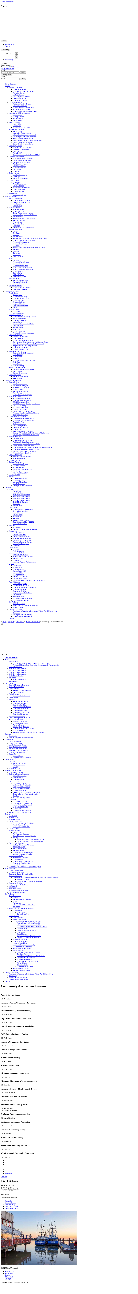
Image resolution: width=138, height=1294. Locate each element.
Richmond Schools (19, 950)
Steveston (16, 251)
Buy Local (16, 471)
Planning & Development (21, 544)
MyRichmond (9, 44)
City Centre (16, 233)
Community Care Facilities (21, 863)
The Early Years (22, 954)
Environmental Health (20, 578)
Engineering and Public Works (22, 593)
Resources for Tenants (20, 106)
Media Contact (17, 505)
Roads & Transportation (16, 129)
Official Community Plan (21, 402)
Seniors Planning (18, 366)
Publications (17, 903)
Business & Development (13, 380)
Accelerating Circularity (20, 164)
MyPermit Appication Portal (22, 456)
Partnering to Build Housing (22, 109)
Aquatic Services (18, 224)
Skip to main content (7, 2)
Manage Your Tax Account (21, 787)
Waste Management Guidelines (23, 431)
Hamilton (16, 235)
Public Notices (17, 491)
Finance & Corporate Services (22, 542)
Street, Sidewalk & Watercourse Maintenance (27, 140)
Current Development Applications (24, 418)
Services (7, 86)
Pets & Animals (14, 180)
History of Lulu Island (20, 943)
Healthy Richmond (23, 879)
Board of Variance (19, 730)
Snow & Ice (17, 126)
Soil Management (18, 850)
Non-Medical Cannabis (20, 857)
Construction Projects (20, 384)
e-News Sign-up (10, 1205)
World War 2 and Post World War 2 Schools (31, 956)
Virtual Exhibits (18, 607)
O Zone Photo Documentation (22, 947)
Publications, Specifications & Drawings (26, 435)
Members (16, 518)
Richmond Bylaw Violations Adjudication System (29, 580)
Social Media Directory (20, 502)
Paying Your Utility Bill (20, 807)
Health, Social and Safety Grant (23, 340)
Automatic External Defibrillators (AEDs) (26, 155)
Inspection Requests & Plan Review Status (26, 444)
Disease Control (18, 859)
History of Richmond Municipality (24, 945)
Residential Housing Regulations (23, 852)
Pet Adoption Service (19, 191)
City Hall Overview (11, 658)
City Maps (16, 177)
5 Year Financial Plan (19, 776)
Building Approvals (15, 436)
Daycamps (16, 226)
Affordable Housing (15, 102)
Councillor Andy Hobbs (20, 708)
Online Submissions (15, 455)
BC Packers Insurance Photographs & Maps (27, 921)
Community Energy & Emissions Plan (25, 587)
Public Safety (17, 595)
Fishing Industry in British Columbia (28, 923)
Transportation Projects (20, 391)
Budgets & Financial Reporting (23, 556)
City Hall (8, 487)
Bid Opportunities (14, 475)
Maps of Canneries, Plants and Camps (29, 936)
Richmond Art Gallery (20, 296)
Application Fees (18, 422)
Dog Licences (17, 182)
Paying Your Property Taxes (22, 788)
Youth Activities (18, 217)
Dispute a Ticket (18, 573)
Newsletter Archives (19, 679)
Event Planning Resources (17, 367)
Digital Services (14, 173)
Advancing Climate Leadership (23, 158)
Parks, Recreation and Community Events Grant (28, 344)
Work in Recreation (19, 220)
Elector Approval (18, 692)
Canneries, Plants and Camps (26, 930)
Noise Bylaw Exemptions (21, 387)
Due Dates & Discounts (20, 801)
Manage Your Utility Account (22, 805)
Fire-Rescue (17, 151)
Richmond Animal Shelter (21, 187)
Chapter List (17, 565)
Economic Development (20, 464)
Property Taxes (18, 558)
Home (4, 622)
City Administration (19, 533)
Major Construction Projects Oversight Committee (29, 732)
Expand (4, 41)
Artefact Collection (19, 331)
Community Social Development (23, 353)
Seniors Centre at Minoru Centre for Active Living (29, 247)
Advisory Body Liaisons (21, 727)
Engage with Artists (19, 304)
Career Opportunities (11, 1208)
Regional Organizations (20, 723)
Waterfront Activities (15, 286)
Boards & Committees (20, 524)
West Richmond (18, 256)
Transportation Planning (20, 415)
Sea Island (16, 246)
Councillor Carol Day (20, 705)
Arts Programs (17, 295)
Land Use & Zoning (19, 406)
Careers (7, 46)
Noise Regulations (19, 847)
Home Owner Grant (19, 790)
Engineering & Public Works (22, 540)
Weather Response (15, 122)
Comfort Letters (18, 429)
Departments (13, 531)
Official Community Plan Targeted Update (26, 404)
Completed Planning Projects (22, 400)
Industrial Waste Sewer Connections (24, 451)
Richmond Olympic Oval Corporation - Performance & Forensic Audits (36, 665)
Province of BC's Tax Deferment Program (26, 792)
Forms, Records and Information (23, 446)
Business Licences (19, 466)
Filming (11, 476)
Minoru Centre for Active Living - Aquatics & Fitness (30, 238)
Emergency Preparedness (21, 149)
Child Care (16, 362)
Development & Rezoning (17, 416)
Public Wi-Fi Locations (20, 178)
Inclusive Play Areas (19, 276)
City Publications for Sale (21, 600)
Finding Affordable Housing (22, 104)
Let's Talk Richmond (19, 493)
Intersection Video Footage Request (24, 135)
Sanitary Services (18, 117)
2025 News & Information (21, 496)
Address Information (19, 424)
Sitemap (7, 1275)
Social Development (15, 351)
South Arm (16, 249)
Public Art (16, 307)
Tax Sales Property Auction (21, 798)
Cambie (15, 231)
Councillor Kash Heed (20, 710)
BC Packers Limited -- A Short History (29, 925)
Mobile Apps (9, 1273)
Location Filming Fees (20, 482)
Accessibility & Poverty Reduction (24, 360)
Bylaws (11, 564)
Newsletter (16, 907)
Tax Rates (16, 796)
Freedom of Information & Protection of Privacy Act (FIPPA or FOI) (35, 611)
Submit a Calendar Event (21, 376)
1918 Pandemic (18, 917)
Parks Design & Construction (22, 267)
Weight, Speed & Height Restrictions (24, 137)
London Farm (17, 322)
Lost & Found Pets (19, 189)
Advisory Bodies (18, 725)
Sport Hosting (17, 371)
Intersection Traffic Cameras (22, 133)
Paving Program (18, 389)
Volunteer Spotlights (19, 195)
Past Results (17, 527)
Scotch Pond (17, 329)
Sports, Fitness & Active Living (23, 213)
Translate (16, 67)
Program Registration (15, 198)
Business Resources (15, 462)
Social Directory (10, 1173)
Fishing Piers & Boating (20, 289)
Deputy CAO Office (19, 535)
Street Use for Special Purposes (23, 138)
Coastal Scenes (22, 934)
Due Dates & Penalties (20, 783)
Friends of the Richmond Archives (24, 905)
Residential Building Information (23, 442)
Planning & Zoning (15, 396)
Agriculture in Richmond (21, 407)
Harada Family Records (20, 941)
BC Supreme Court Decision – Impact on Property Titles (31, 663)
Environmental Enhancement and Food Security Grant (30, 342)
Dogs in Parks (17, 273)
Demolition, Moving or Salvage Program (26, 449)
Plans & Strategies (15, 582)
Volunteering (13, 193)
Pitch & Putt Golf (18, 275)
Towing (15, 837)
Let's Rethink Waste (19, 98)
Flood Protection (18, 118)
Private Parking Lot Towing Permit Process (31, 839)
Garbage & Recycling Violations (23, 845)
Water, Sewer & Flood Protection (19, 113)
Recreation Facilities (15, 229)
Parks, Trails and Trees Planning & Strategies (27, 881)
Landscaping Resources (20, 427)
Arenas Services (18, 222)
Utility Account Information (22, 810)
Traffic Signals (17, 131)
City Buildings (13, 547)
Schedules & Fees (18, 209)
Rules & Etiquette (18, 284)
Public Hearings (18, 515)
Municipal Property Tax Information (24, 562)
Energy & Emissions (19, 166)
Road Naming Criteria (20, 426)
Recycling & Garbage (16, 87)
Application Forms (19, 480)
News (11, 489)
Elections (12, 525)
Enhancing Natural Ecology (22, 160)
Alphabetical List (18, 569)
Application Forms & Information (23, 420)
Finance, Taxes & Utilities (17, 553)
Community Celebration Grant (22, 347)
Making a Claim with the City (22, 615)
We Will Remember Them (21, 970)
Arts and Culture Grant (20, 336)
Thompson (16, 253)
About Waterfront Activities (22, 287)
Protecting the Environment (21, 162)
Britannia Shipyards (19, 320)
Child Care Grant (18, 338)
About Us (16, 897)
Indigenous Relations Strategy (22, 598)
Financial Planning (19, 596)
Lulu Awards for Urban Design (23, 411)
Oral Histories (17, 910)
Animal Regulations (19, 184)
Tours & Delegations (19, 763)
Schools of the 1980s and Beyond (27, 961)
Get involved (17, 169)
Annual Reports (18, 778)
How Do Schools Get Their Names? (28, 952)
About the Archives (19, 604)
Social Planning (18, 355)
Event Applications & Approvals (23, 369)
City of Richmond (10, 84)
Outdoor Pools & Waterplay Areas (24, 240)
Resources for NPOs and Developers (24, 111)
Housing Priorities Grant (20, 349)
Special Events (17, 378)
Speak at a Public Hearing (21, 696)
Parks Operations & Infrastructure (23, 269)
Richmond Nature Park (20, 266)
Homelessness (17, 356)
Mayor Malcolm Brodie (20, 701)
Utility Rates (17, 808)
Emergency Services (15, 146)
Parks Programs (18, 271)
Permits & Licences (15, 460)
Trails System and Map (20, 280)
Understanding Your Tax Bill (22, 785)
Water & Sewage (18, 865)
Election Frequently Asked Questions (25, 529)
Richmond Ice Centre (20, 244)
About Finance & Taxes (20, 555)
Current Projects (14, 382)
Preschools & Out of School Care (23, 227)
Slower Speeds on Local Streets (23, 144)
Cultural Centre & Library (21, 298)
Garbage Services (18, 95)
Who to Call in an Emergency (22, 147)
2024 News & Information (21, 498)
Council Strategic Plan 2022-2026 (24, 522)
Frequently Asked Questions (22, 453)
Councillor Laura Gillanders (22, 707)
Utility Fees (16, 560)
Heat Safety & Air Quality (21, 127)
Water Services (17, 115)
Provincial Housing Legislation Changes (26, 413)
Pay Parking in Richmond (21, 834)
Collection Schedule (19, 89)
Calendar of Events (15, 375)
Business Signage (18, 467)
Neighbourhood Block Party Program (25, 346)
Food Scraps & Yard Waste (21, 97)
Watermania (17, 255)
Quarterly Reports (18, 779)
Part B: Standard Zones (20, 825)
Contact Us (16, 171)
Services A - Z (9, 1271)
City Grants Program (15, 335)
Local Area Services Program (22, 142)
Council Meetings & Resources (23, 509)
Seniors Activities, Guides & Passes (24, 218)
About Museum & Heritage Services (24, 316)
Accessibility (5, 49)
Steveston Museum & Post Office (23, 324)
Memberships (17, 204)
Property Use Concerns (20, 576)
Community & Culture (12, 291)
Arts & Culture (13, 293)
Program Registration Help (21, 202)
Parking (15, 767)
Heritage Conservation (20, 409)
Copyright (8, 1279)
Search (3, 70)
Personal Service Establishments (23, 861)
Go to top (4, 1177)
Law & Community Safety (21, 536)
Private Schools (22, 963)
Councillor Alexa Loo (20, 703)
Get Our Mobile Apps (20, 175)
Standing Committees (20, 721)
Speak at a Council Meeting (22, 690)
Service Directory (18, 756)
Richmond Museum (19, 318)
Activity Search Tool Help (21, 200)
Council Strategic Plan (20, 584)
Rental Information (19, 765)
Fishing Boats (21, 932)
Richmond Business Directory (22, 469)
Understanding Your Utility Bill (23, 803)
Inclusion (16, 358)
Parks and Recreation (19, 589)
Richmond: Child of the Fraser (22, 948)
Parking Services (18, 575)
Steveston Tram (18, 326)
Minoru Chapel (18, 327)
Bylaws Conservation (20, 939)
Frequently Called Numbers (22, 758)
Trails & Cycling (14, 278)
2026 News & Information (21, 495)
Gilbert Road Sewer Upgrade (22, 395)
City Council (13, 507)
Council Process (18, 513)
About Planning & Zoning (21, 398)
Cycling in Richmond (20, 282)
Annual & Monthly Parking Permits (24, 836)
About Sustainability (19, 167)
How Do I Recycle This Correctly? (24, 91)
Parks (10, 258)
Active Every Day (19, 211)
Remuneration (17, 516)
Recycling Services (19, 93)
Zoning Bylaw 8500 (19, 571)
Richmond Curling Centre (21, 242)
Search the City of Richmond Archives (25, 605)
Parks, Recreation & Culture (22, 538)
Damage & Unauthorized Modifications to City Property (31, 433)
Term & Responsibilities (20, 511)
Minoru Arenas (18, 236)
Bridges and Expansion (24, 959)
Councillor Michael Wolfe (21, 712)
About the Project (22, 928)
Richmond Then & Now (21, 968)
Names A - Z (21, 912)
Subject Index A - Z (23, 914)
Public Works (17, 120)
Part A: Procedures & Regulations (23, 823)
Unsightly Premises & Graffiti (22, 854)
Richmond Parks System (21, 262)
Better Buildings (18, 438)
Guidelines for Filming (20, 478)
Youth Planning (18, 364)
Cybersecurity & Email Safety (22, 616)
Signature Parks (18, 264)
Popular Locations (19, 484)
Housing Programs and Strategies (23, 107)
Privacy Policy (9, 1277)
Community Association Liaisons (23, 728)
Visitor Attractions (18, 313)
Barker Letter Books (19, 919)
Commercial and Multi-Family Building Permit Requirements (32, 447)
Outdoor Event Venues (20, 373)
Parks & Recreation (11, 197)
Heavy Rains (17, 124)
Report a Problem (18, 186)
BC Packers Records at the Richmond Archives (32, 927)
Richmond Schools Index (25, 967)
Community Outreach (20, 100)
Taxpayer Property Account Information (25, 794)
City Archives (13, 602)
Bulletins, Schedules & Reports (23, 440)
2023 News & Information (21, 500)
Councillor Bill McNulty (21, 714)
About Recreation (14, 207)
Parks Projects (17, 393)
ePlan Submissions (19, 458)
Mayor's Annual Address (21, 520)
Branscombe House (19, 302)
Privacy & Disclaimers (16, 609)
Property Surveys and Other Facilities (29, 937)
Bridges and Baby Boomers (26, 957)
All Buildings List (18, 551)
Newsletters (16, 504)
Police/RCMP (17, 153)
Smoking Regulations (20, 848)
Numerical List (17, 567)
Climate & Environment (16, 157)
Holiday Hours (17, 206)
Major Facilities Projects (20, 386)
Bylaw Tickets (17, 832)
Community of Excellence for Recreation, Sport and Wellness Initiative (35, 877)
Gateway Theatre (18, 300)
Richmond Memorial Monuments (23, 333)
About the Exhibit (22, 965)
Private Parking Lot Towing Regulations (30, 841)
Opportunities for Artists (20, 306)
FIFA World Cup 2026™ (21, 473)
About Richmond (14, 309)
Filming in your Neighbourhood (23, 485)
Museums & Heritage (16, 315)
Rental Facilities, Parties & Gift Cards (25, 215)
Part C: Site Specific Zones (21, 827)
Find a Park (16, 260)
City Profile (16, 311)
